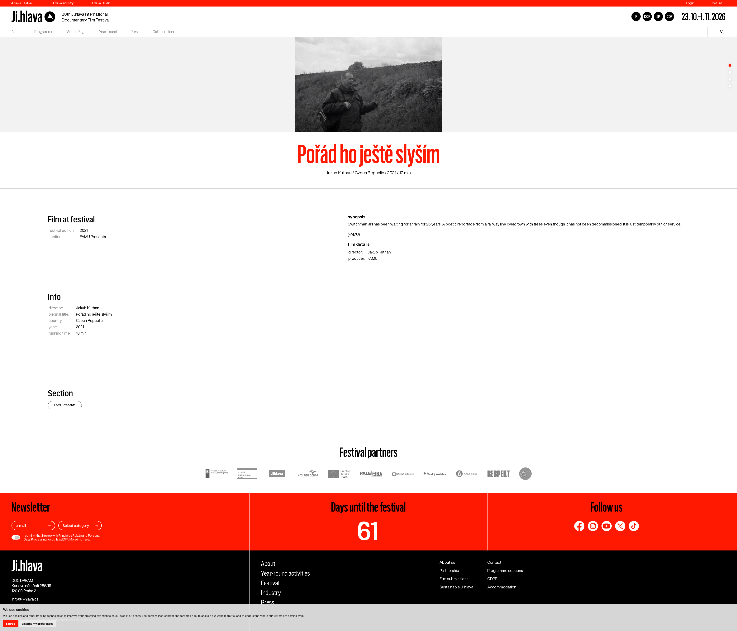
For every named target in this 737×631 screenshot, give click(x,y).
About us (447, 562)
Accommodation (501, 587)
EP (658, 16)
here (86, 539)
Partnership (449, 570)
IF (636, 16)
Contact (494, 562)
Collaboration (163, 32)
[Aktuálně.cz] (466, 474)
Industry (271, 592)
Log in (690, 3)
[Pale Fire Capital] (371, 474)
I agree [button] (10, 623)
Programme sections (505, 570)
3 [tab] (730, 79)
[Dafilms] (525, 474)
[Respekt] (498, 474)
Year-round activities (285, 573)
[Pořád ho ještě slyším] (368, 84)
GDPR (492, 579)
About (16, 32)
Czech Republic (369, 172)
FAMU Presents (93, 237)
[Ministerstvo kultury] (217, 474)
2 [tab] (730, 72)
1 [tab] (730, 65)
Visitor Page (76, 32)
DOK (647, 16)
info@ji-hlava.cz (25, 599)
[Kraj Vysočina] (308, 474)
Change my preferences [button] (37, 623)
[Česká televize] (403, 474)
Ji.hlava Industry (63, 3)
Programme (43, 32)
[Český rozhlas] (435, 474)
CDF (670, 16)
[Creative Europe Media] (339, 474)
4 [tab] (730, 86)
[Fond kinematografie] (247, 474)
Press (135, 32)
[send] (49, 525)
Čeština (717, 3)
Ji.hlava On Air (100, 3)
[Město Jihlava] (277, 474)
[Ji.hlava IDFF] (34, 17)
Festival (270, 583)
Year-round (108, 32)
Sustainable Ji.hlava (456, 587)
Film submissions (454, 579)
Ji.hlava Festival (21, 3)
